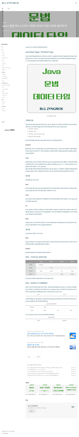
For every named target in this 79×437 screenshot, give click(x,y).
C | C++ (3, 61)
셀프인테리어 (5, 78)
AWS (3, 55)
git (2, 59)
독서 (3, 91)
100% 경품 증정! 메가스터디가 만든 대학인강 (40, 334)
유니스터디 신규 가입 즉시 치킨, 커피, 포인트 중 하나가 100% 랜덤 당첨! (46, 336)
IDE (3, 65)
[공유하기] (31, 357)
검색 (72, 3)
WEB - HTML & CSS (6, 67)
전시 (3, 87)
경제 (3, 108)
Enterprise (4, 76)
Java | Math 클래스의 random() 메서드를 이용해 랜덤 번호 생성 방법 (42, 373)
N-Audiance (5, 83)
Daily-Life (4, 95)
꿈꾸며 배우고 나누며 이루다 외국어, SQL (37, 408)
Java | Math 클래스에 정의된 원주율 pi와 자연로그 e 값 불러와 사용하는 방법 (44, 367)
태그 (9, 8)
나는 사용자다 (5, 89)
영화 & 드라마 (5, 93)
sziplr (3, 97)
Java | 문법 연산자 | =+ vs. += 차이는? (35, 369)
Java (31, 365)
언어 (3, 99)
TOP (76, 432)
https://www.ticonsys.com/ (34, 342)
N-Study (4, 106)
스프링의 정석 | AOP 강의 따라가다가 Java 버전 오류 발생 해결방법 (42, 375)
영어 (3, 104)
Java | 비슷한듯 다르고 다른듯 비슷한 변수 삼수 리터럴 (39, 371)
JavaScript (4, 57)
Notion (3, 69)
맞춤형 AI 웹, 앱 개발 (33, 345)
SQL (3, 51)
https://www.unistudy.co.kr (34, 331)
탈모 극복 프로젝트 (6, 85)
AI (2, 47)
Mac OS (4, 74)
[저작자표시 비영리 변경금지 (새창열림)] (44, 356)
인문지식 (4, 110)
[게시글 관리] (33, 357)
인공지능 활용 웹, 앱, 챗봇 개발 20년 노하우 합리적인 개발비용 (43, 347)
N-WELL (3, 72)
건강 (3, 80)
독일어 (3, 102)
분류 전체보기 (5, 44)
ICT (28, 365)
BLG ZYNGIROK (10, 3)
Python (4, 63)
